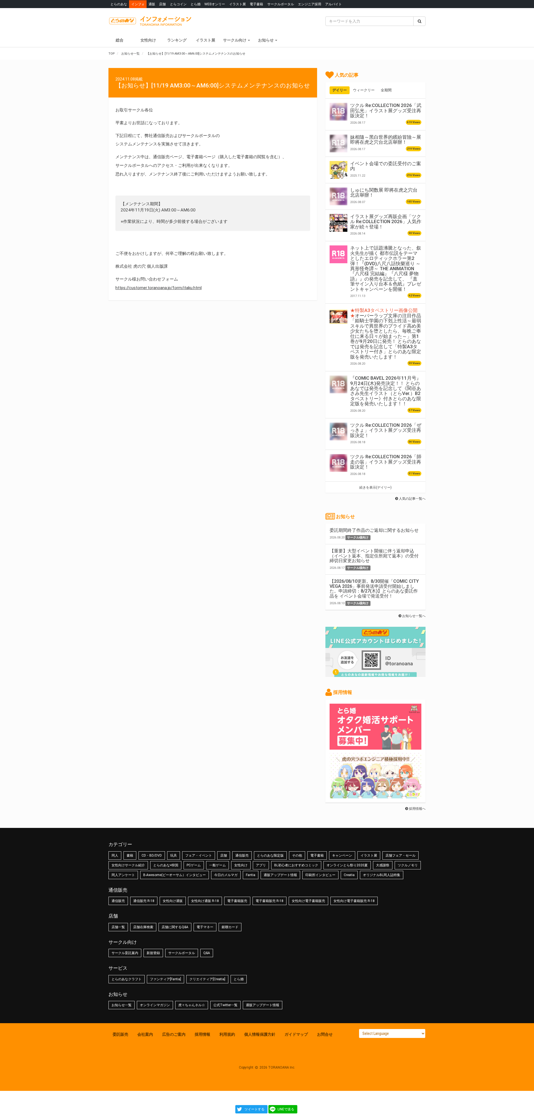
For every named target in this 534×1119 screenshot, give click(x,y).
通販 (152, 4)
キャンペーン (342, 855)
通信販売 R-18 (143, 901)
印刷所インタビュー (320, 875)
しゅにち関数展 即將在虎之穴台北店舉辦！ (383, 192)
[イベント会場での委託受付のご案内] (338, 170)
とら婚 (196, 4)
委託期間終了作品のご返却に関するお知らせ (374, 530)
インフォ (138, 4)
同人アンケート (123, 875)
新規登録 (153, 953)
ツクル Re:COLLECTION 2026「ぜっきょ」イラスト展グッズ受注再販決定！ (385, 430)
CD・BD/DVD (152, 855)
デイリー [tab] (339, 90)
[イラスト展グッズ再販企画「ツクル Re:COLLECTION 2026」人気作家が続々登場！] (338, 223)
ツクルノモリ (408, 865)
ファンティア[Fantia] (165, 979)
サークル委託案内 (125, 953)
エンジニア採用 (309, 4)
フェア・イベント (198, 855)
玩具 (173, 855)
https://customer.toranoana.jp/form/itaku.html (158, 287)
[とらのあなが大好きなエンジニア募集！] (375, 795)
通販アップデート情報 (280, 875)
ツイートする (254, 1109)
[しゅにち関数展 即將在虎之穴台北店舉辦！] (338, 196)
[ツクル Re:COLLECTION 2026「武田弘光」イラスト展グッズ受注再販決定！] (338, 112)
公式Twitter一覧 (225, 1005)
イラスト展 (237, 4)
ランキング (177, 40)
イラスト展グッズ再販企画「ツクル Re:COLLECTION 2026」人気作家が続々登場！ (385, 222)
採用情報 (202, 1034)
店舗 (162, 4)
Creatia (349, 875)
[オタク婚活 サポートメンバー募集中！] (375, 747)
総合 (119, 40)
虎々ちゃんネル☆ (191, 1005)
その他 (297, 855)
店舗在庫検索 (143, 927)
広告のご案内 (174, 1034)
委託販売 (120, 1034)
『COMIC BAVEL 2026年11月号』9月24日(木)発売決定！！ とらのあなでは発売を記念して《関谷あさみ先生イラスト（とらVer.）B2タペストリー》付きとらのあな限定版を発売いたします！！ (385, 390)
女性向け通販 (173, 901)
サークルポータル (280, 4)
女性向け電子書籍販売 (308, 901)
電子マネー (205, 927)
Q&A (206, 953)
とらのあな (118, 4)
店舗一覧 (118, 927)
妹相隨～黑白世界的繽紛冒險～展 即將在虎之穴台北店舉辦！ (385, 139)
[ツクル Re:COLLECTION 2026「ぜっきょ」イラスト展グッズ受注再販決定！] (338, 431)
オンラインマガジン (155, 1005)
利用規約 (227, 1034)
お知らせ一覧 (122, 1005)
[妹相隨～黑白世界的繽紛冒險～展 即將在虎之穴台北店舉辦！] (338, 143)
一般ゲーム (217, 865)
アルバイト (333, 4)
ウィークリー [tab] (364, 90)
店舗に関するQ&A (175, 927)
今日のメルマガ (226, 875)
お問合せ (325, 1034)
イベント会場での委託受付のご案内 (385, 166)
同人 (115, 855)
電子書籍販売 (237, 901)
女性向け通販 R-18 (205, 901)
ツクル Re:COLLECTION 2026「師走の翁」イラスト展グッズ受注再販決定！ (385, 462)
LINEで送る (286, 1109)
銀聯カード (230, 927)
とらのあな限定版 (270, 855)
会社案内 (145, 1034)
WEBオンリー (214, 4)
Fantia (250, 875)
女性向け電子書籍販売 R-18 (354, 901)
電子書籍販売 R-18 (269, 901)
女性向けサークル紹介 (128, 865)
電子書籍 (256, 4)
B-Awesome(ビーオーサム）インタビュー (174, 875)
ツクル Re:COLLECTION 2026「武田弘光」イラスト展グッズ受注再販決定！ (385, 110)
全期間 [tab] (386, 90)
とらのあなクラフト (127, 979)
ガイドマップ (296, 1034)
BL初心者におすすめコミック (296, 865)
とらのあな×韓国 (165, 865)
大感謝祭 (382, 865)
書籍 (130, 855)
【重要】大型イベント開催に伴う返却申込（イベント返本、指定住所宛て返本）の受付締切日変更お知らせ (374, 555)
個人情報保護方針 (259, 1034)
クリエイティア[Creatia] (207, 979)
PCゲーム (194, 865)
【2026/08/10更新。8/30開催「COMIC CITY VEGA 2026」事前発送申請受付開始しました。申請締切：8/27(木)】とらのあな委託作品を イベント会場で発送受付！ (374, 589)
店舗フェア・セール (400, 855)
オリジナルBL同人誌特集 (381, 875)
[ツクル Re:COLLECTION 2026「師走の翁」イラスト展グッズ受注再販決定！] (338, 463)
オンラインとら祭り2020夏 (347, 865)
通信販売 (242, 855)
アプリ (261, 865)
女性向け (148, 40)
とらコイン (178, 4)
